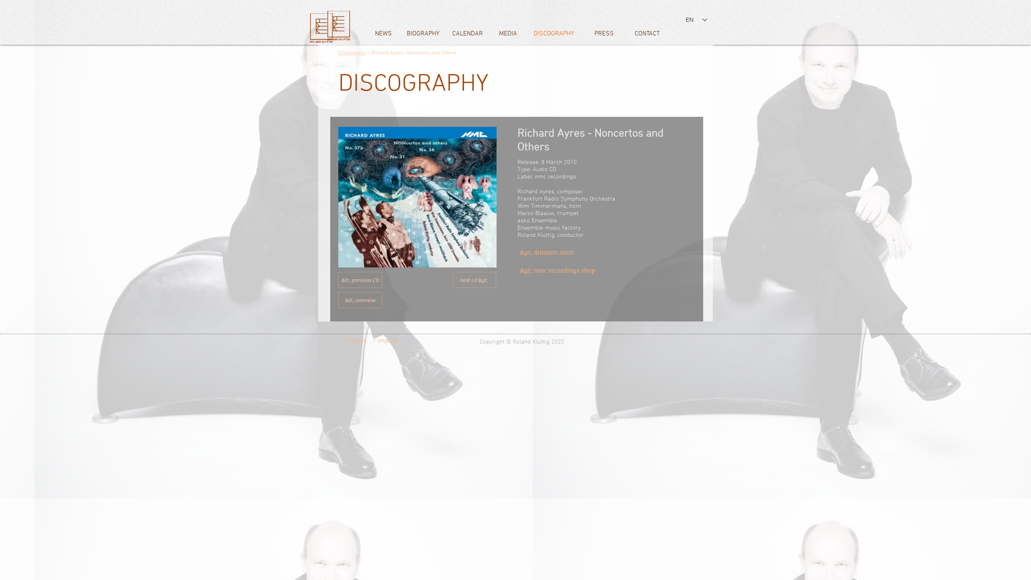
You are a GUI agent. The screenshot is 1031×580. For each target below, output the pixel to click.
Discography (352, 53)
